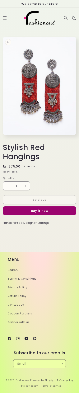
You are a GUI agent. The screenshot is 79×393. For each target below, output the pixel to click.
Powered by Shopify (41, 379)
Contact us (16, 305)
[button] (5, 18)
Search (13, 270)
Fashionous (23, 379)
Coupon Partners (20, 313)
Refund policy (65, 380)
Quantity (8, 178)
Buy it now (39, 211)
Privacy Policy (17, 287)
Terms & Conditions (22, 279)
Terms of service (51, 385)
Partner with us (18, 322)
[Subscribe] (61, 363)
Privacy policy (29, 385)
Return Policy (17, 296)
